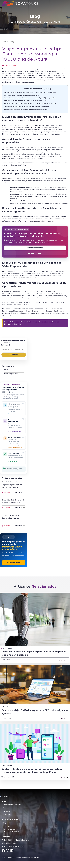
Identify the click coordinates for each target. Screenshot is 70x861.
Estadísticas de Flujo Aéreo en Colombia (16, 311)
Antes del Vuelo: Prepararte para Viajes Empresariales (21, 95)
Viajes (6, 370)
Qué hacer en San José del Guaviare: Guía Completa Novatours (11, 518)
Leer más (18, 492)
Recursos (6, 808)
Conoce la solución (35, 253)
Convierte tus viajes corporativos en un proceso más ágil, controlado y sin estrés (30, 103)
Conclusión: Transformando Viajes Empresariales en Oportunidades (25, 109)
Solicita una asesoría (35, 247)
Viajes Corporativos (23, 304)
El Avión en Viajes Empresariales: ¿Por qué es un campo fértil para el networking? (30, 92)
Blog (4, 823)
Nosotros (6, 811)
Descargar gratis (13, 562)
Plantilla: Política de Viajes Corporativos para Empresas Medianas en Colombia (12, 484)
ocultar (47, 89)
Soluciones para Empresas (12, 805)
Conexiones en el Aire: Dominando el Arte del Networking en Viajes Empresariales (30, 98)
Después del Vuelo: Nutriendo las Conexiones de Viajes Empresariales (26, 106)
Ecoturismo (7, 814)
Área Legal (6, 826)
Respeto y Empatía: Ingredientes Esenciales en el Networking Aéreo (25, 101)
